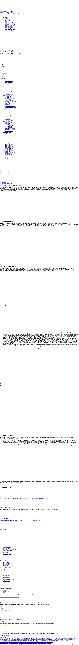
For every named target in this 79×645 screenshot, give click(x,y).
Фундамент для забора (9, 144)
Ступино (22, 644)
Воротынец (54, 638)
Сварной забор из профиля (10, 135)
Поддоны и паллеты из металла (10, 87)
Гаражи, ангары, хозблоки (9, 25)
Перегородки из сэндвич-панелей (11, 158)
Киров (17, 640)
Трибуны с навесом (8, 153)
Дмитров (30, 639)
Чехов (55, 644)
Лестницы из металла (9, 93)
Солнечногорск (18, 644)
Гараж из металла (8, 118)
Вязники (64, 638)
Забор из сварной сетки (7, 548)
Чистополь (58, 644)
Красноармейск (59, 640)
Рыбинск (32, 643)
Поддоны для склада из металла (8, 580)
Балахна (17, 638)
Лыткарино (24, 641)
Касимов (8, 640)
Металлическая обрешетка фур (10, 30)
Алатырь (2, 40)
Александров (6, 638)
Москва (31, 641)
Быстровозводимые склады (10, 96)
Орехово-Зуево (30, 642)
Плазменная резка (8, 161)
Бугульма (29, 638)
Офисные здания (8, 103)
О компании (5, 17)
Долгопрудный (35, 639)
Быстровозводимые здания (10, 24)
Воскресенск (58, 638)
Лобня (14, 641)
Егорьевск (46, 639)
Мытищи (40, 641)
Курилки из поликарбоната (10, 128)
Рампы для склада (6, 586)
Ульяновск (38, 644)
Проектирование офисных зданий (11, 110)
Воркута (50, 638)
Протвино (16, 643)
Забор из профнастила (9, 133)
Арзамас (14, 638)
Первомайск (46, 642)
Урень (41, 644)
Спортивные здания (8, 102)
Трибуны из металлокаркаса (8, 150)
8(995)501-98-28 (4, 12)
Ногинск (22, 642)
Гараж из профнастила (9, 117)
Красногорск (64, 640)
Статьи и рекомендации (9, 20)
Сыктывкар (26, 644)
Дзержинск (16, 639)
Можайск (34, 641)
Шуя (72, 644)
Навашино (51, 641)
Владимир (40, 638)
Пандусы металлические (9, 138)
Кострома (46, 640)
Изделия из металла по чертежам (11, 90)
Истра (69, 639)
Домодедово (40, 639)
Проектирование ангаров (9, 108)
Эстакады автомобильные (9, 137)
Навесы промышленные (9, 125)
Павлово (35, 642)
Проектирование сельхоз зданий (11, 112)
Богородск (25, 638)
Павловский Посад (40, 642)
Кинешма (14, 640)
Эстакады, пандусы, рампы (10, 29)
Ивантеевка (66, 639)
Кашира (11, 640)
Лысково (20, 641)
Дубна (43, 639)
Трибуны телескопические (9, 151)
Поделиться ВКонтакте (14, 626)
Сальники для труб (8, 91)
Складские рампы (8, 139)
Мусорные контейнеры (9, 86)
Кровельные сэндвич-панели (10, 157)
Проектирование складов (9, 113)
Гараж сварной (7, 119)
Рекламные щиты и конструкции (11, 92)
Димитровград (26, 639)
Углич (35, 644)
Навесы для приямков (9, 131)
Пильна (5, 643)
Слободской (8, 644)
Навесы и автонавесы (9, 27)
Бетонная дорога (8, 145)
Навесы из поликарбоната (9, 122)
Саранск (37, 643)
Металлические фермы (9, 81)
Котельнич (54, 640)
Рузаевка (29, 643)
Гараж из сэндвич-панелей (10, 116)
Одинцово (26, 642)
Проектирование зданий (7, 105)
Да (0, 636)
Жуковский (53, 639)
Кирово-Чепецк (22, 640)
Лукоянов (17, 641)
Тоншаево (30, 644)
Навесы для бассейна (8, 127)
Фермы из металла (6, 590)
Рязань (35, 643)
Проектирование (6, 35)
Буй (32, 638)
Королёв (42, 640)
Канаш (5, 640)
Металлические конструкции (10, 22)
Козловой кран (7, 141)
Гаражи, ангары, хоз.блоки (7, 115)
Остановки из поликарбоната (10, 130)
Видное (34, 638)
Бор (27, 638)
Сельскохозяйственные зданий (10, 100)
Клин (26, 640)
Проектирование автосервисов (10, 107)
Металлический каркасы (9, 120)
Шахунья (70, 644)
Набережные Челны (45, 641)
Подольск (9, 643)
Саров (40, 643)
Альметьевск (10, 638)
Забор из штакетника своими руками (9, 549)
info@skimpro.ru (11, 12)
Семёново (43, 643)
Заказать (1, 173)
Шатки (67, 644)
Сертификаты (5, 37)
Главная (4, 16)
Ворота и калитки (8, 88)
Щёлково (75, 644)
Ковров (32, 640)
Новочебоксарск (18, 642)
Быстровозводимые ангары (10, 98)
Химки (48, 644)
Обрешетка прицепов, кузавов (8, 579)
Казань (3, 640)
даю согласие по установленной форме (33, 602)
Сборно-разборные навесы (10, 124)
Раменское (23, 643)
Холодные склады (8, 34)
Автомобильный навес (7, 555)
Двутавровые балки (8, 82)
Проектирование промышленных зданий (12, 111)
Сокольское (13, 644)
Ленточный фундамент (9, 148)
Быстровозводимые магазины (10, 101)
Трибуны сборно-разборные (10, 152)
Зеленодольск (57, 639)
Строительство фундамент (7, 143)
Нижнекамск (9, 642)
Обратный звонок (21, 13)
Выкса (62, 638)
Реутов (26, 643)
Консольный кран (8, 142)
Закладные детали (8, 83)
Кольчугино (39, 640)
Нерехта (5, 642)
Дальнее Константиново (9, 639)
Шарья (64, 644)
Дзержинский (20, 639)
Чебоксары (52, 644)
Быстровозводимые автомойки (10, 97)
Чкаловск (61, 644)
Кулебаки (6, 641)
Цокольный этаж (8, 149)
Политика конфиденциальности (6, 544)
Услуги (6, 19)
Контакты (4, 38)
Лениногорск (10, 641)
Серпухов (4, 644)
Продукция (5, 21)
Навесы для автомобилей (9, 123)
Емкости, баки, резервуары (10, 28)
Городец (73, 638)
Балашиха (21, 638)
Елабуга (49, 639)
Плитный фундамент (8, 147)
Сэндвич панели (6, 155)
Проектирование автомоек (10, 106)
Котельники (50, 640)
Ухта (43, 644)
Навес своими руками (7, 554)
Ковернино (29, 640)
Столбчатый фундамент (9, 146)
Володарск (47, 638)
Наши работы (5, 36)
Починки (12, 643)
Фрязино (45, 644)
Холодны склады (8, 99)
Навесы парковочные (9, 126)
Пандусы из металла (6, 585)
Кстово (3, 641)
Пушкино (19, 643)
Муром (37, 641)
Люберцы (28, 641)
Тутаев (33, 644)
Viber (7, 543)
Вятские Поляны (69, 638)
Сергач (46, 643)
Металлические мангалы (9, 94)
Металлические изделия (9, 23)
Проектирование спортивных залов (11, 114)
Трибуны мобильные (8, 154)
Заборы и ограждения (9, 26)
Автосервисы (7, 104)
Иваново (62, 639)
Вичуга (37, 638)
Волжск (43, 638)
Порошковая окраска (8, 33)
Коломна (35, 640)
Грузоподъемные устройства (10, 31)
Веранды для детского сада (10, 129)
